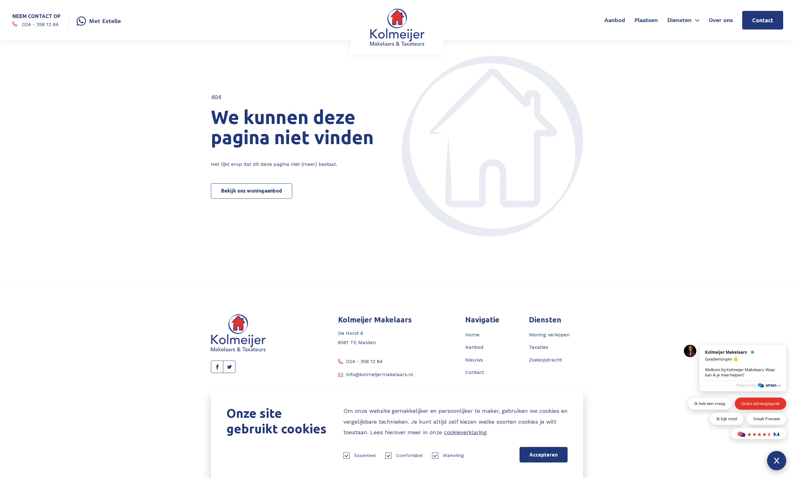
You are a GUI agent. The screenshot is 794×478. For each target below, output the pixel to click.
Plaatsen (646, 20)
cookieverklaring (465, 432)
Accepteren (543, 455)
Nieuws (474, 360)
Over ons (721, 20)
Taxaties (538, 347)
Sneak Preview (766, 418)
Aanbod (614, 20)
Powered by (746, 385)
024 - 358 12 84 (364, 361)
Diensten (679, 20)
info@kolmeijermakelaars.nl (379, 374)
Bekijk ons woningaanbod (251, 190)
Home (472, 335)
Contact (762, 20)
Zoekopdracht (545, 360)
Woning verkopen (549, 335)
